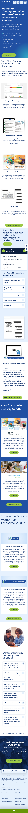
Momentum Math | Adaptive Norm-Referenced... (11, 789)
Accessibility (4, 798)
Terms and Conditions (19, 804)
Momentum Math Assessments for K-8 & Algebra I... (12, 791)
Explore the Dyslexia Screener (12, 397)
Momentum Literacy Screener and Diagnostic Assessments (14, 792)
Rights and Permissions (20, 798)
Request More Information (14, 225)
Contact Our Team (14, 761)
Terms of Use (17, 801)
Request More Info (8, 55)
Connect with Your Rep (14, 504)
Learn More (7, 244)
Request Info (14, 812)
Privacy (3, 806)
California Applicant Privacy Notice (6, 802)
